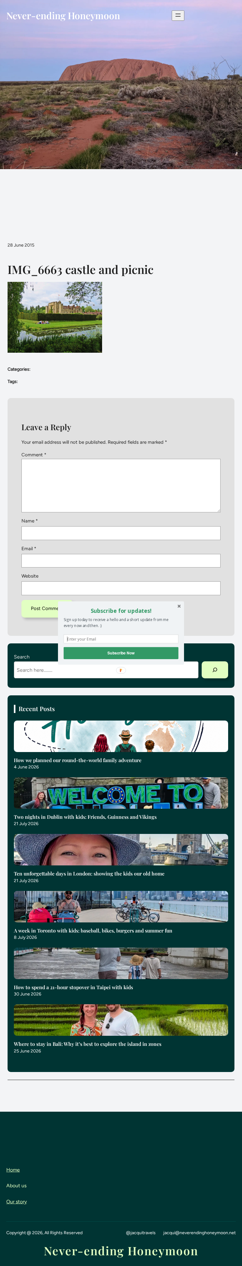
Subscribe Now (121, 653)
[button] (121, 610)
